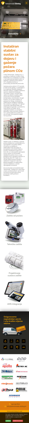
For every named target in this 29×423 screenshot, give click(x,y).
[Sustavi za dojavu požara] (5, 341)
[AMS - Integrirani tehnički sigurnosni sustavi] (24, 347)
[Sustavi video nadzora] (24, 341)
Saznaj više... (8, 418)
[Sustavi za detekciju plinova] (17, 341)
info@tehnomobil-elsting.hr (16, 406)
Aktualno (13, 33)
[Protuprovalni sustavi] (11, 347)
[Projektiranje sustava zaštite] (17, 347)
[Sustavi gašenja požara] (11, 341)
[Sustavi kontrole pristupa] (5, 347)
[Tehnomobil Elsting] (11, 3)
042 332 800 (15, 404)
